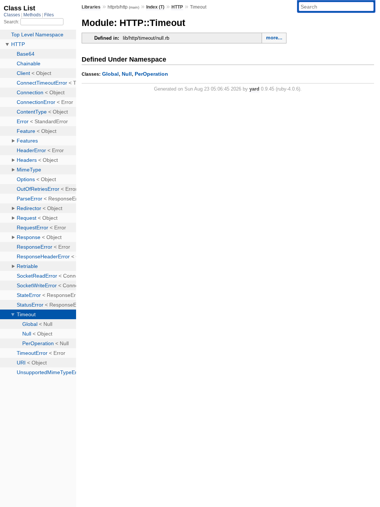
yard (254, 89)
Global (110, 74)
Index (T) (155, 7)
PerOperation (151, 74)
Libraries (91, 7)
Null (127, 74)
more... (274, 37)
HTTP (177, 7)
